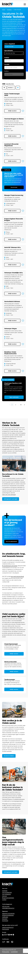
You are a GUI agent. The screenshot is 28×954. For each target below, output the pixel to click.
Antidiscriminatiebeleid (8, 915)
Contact (4, 899)
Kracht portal (5, 929)
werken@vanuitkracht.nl (8, 908)
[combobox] (14, 61)
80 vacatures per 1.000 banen (9, 565)
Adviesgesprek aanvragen (10, 499)
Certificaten (5, 917)
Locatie (6, 64)
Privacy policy (5, 951)
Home (3, 9)
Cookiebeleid (14, 951)
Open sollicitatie (14, 397)
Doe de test (14, 187)
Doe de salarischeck (11, 541)
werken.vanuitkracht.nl (7, 927)
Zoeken (6, 57)
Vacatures (9, 9)
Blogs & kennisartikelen (8, 897)
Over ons (4, 896)
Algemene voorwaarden (8, 913)
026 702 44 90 (5, 906)
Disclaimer (4, 918)
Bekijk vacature (12, 110)
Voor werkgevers (6, 894)
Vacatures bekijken (9, 755)
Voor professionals (7, 892)
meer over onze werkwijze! (9, 494)
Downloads (5, 920)
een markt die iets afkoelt (17, 576)
